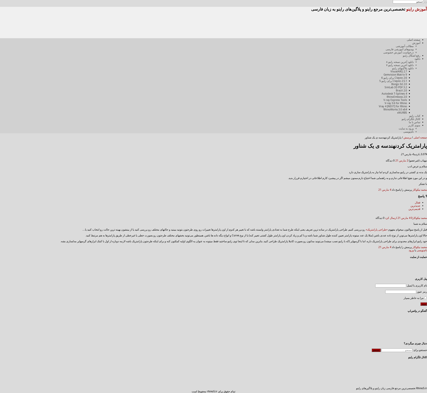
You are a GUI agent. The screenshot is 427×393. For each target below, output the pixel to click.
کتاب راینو (414, 115)
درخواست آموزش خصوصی (398, 52)
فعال (417, 202)
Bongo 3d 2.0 (399, 84)
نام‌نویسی (408, 131)
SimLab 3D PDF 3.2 (396, 87)
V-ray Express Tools (395, 100)
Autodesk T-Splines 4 (394, 93)
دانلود (417, 58)
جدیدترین (415, 205)
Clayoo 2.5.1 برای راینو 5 (393, 81)
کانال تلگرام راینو (411, 119)
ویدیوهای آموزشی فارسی (400, 49)
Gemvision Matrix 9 (395, 74)
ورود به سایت (406, 128)
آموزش (416, 43)
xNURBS (402, 112)
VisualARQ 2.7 (398, 71)
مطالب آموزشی (405, 46)
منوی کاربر (414, 125)
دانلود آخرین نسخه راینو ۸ (400, 62)
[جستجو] (425, 2)
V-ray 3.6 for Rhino (396, 103)
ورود (411, 250)
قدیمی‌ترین (414, 209)
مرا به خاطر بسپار (414, 298)
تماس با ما (414, 122)
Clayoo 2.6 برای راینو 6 (394, 77)
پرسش (407, 137)
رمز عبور (422, 291)
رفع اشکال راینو (411, 55)
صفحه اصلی (413, 39)
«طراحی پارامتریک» (377, 229)
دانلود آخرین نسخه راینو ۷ (400, 65)
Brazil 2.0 (401, 90)
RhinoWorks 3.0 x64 (395, 109)
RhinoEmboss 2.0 (397, 96)
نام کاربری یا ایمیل (417, 285)
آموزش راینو (416, 9)
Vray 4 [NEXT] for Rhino (393, 106)
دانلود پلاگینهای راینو (403, 68)
